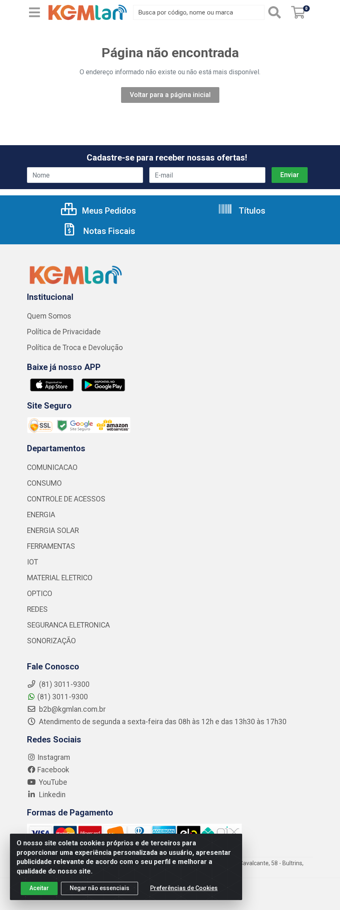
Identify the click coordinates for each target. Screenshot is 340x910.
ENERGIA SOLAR (53, 530)
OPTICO (39, 593)
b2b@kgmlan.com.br (71, 709)
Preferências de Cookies (184, 888)
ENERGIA (41, 515)
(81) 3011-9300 (62, 697)
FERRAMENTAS (51, 546)
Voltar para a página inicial (170, 95)
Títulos (251, 211)
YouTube (52, 782)
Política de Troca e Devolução (75, 347)
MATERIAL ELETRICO (59, 578)
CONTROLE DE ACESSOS (66, 499)
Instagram (53, 757)
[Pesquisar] (276, 12)
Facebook (53, 770)
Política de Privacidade (64, 332)
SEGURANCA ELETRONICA (68, 625)
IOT (32, 562)
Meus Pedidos (108, 211)
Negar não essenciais (99, 888)
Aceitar (39, 888)
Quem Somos (49, 316)
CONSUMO (44, 483)
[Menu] (34, 12)
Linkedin (51, 795)
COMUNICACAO (52, 467)
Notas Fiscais (108, 231)
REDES (37, 609)
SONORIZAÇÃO (51, 641)
